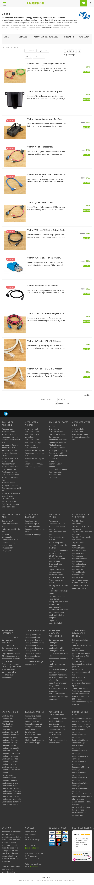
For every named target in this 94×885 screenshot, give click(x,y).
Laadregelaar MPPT (57, 648)
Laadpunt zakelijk (32, 721)
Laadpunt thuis (8, 716)
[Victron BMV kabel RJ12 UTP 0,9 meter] (15, 378)
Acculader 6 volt (31, 429)
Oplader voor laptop (57, 448)
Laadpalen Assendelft (10, 748)
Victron (15, 47)
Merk (6, 37)
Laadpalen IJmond (9, 777)
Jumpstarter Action (9, 450)
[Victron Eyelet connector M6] (15, 156)
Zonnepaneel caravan (33, 640)
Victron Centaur (78, 561)
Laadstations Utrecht (10, 804)
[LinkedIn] (6, 414)
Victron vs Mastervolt (57, 553)
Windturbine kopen (9, 472)
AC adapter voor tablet (58, 456)
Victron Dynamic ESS (80, 656)
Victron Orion (77, 569)
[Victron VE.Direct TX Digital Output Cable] (15, 239)
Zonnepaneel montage (58, 669)
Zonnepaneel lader (56, 640)
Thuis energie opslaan (10, 664)
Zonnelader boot (8, 650)
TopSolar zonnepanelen (81, 691)
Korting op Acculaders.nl (58, 550)
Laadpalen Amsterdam (11, 769)
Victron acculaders (79, 550)
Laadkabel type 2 (32, 523)
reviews (71, 880)
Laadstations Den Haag (11, 788)
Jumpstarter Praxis (9, 448)
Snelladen (69, 37)
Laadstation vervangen (81, 726)
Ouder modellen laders (58, 469)
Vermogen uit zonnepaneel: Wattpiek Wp (81, 672)
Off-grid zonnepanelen (10, 656)
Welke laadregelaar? (57, 693)
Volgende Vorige (69, 55)
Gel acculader (77, 431)
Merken (9, 47)
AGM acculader (78, 429)
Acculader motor (8, 431)
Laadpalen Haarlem (9, 780)
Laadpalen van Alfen (33, 726)
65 (79, 51)
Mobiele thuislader (32, 526)
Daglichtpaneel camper (11, 653)
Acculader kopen (8, 482)
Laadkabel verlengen (33, 534)
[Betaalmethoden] (52, 832)
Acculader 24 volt (32, 439)
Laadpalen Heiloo (9, 764)
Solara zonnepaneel (80, 688)
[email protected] (32, 848)
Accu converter (31, 445)
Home (4, 47)
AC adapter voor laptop (58, 450)
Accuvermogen (41, 37)
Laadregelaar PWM (56, 650)
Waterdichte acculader (57, 434)
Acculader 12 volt (32, 431)
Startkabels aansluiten (10, 474)
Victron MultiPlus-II (79, 548)
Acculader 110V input (33, 442)
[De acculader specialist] (35, 3)
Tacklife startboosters (81, 585)
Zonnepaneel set (8, 661)
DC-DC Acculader (55, 556)
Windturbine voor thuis (58, 439)
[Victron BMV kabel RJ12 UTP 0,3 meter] (15, 350)
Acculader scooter (9, 434)
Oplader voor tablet (56, 453)
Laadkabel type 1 (32, 521)
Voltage (23, 37)
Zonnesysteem (8, 645)
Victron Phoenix (78, 572)
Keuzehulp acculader (10, 437)
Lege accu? (53, 620)
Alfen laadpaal (7, 724)
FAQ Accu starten (9, 501)
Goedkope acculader (57, 523)
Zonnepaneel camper (33, 634)
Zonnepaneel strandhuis (34, 648)
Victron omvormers (80, 553)
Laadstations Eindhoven (11, 791)
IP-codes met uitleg (56, 612)
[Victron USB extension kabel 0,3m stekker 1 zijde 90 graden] (15, 183)
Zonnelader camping (10, 648)
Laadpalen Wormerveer (11, 756)
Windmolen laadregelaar (34, 450)
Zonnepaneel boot (32, 637)
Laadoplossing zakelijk (34, 724)
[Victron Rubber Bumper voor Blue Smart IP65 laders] (15, 128)
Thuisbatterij (7, 545)
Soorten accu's (8, 521)
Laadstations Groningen (11, 794)
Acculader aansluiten (57, 577)
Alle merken (30, 51)
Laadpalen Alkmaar (9, 767)
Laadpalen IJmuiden (9, 743)
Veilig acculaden (55, 572)
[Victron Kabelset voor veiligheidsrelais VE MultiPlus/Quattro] (15, 72)
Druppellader (54, 429)
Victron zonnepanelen (80, 693)
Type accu (54, 37)
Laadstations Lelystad (10, 796)
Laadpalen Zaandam (10, 751)
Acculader (52, 426)
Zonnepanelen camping (34, 642)
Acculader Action (8, 464)
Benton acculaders (79, 583)
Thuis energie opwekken (11, 667)
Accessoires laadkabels (58, 718)
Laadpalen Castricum (10, 740)
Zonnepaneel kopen (10, 637)
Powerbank (53, 521)
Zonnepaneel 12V (32, 650)
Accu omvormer (31, 448)
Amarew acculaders (80, 580)
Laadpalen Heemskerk (10, 734)
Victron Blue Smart (79, 558)
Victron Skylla (77, 577)
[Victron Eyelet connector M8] (15, 211)
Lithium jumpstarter (9, 469)
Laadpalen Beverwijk (10, 732)
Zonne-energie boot (33, 653)
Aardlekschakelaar (56, 721)
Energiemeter (54, 724)
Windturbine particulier (57, 442)
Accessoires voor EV (57, 726)
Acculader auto (8, 429)
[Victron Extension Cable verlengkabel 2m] (15, 322)
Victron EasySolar (79, 564)
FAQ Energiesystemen (10, 504)
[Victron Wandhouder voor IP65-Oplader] (15, 100)
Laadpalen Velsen (9, 745)
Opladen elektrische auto (82, 718)
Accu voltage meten (33, 466)
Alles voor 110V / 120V (34, 464)
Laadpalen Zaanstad (10, 759)
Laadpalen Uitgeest (9, 737)
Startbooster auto (56, 431)
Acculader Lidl (7, 461)
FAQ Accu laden (8, 499)
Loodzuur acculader (80, 434)
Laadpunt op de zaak (33, 716)
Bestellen (86, 72)
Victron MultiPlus (78, 566)
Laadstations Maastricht (11, 799)
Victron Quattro (78, 575)
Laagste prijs (42, 51)
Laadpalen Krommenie (11, 753)
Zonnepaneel (54, 437)
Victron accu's (77, 556)
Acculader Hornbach (10, 458)
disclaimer (34, 866)
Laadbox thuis (7, 718)
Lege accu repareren (57, 569)
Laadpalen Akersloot (10, 761)
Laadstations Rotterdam (11, 802)
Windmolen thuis (55, 445)
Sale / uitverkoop (8, 507)
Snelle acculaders (55, 472)
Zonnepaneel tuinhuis (33, 645)
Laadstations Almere (10, 783)
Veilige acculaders (56, 575)
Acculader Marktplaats (10, 466)
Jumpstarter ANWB (79, 588)
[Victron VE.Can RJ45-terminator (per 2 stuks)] (15, 267)
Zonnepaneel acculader (11, 659)
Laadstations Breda (9, 786)
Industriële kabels (55, 623)
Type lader (84, 37)
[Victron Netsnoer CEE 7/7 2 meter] (15, 294)
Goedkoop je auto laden (81, 794)
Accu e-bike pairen (56, 542)
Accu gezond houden (10, 485)
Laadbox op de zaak (33, 718)
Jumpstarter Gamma (10, 445)
